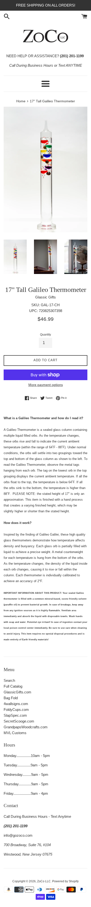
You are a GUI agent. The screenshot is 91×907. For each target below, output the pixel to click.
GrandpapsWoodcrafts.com (26, 727)
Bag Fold (11, 698)
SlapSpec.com (15, 715)
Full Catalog (13, 686)
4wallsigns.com (16, 704)
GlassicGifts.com (17, 692)
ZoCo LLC (44, 881)
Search (9, 680)
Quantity (45, 334)
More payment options (45, 385)
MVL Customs (15, 733)
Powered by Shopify (65, 881)
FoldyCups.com (16, 709)
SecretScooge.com (19, 721)
